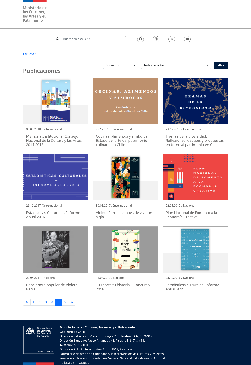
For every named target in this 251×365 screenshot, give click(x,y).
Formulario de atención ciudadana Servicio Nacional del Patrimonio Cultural (112, 358)
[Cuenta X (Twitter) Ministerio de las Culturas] (171, 39)
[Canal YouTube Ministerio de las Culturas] (187, 39)
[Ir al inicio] (35, 11)
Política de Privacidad (74, 363)
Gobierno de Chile (72, 332)
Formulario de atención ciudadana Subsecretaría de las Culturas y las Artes (112, 354)
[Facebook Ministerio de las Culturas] (140, 39)
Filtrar (221, 65)
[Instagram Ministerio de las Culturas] (156, 39)
